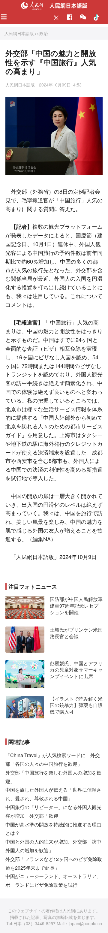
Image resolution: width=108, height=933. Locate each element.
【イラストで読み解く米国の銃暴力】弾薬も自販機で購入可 (76, 705)
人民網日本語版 (19, 33)
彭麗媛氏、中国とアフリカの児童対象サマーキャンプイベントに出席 (76, 670)
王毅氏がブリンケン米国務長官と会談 (76, 633)
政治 (43, 33)
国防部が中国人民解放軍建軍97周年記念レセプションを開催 (76, 605)
